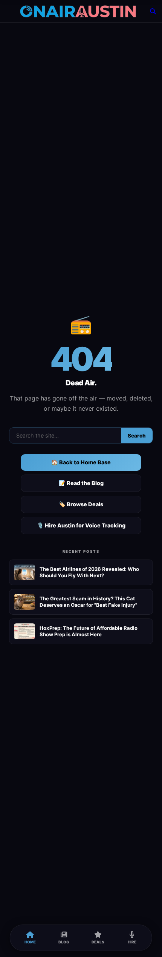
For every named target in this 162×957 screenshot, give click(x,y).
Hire (132, 942)
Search (137, 436)
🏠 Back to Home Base (81, 462)
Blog (63, 942)
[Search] (153, 11)
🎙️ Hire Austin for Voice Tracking (81, 525)
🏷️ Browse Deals (81, 504)
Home (30, 942)
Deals (98, 942)
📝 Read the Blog (81, 483)
